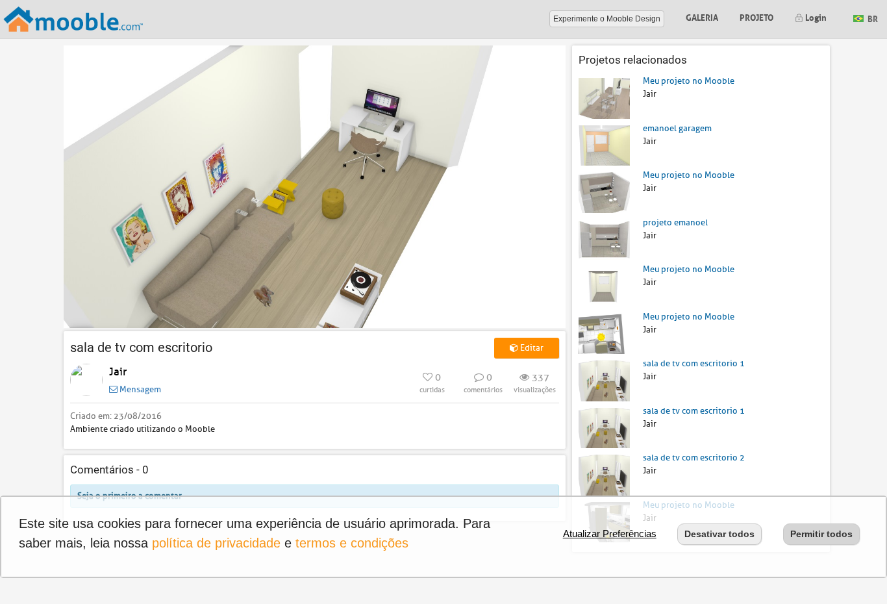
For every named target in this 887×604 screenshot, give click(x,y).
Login (815, 16)
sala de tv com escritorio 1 (694, 363)
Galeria (702, 16)
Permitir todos (821, 534)
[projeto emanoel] (604, 238)
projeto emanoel (675, 222)
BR (872, 18)
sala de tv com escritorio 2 (694, 457)
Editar (530, 347)
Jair (118, 372)
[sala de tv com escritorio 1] (604, 380)
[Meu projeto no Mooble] (604, 97)
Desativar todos (719, 534)
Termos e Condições (351, 543)
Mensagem (139, 389)
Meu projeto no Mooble (688, 80)
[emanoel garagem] (604, 144)
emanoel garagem (677, 128)
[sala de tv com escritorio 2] (604, 474)
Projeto (756, 16)
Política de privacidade (216, 543)
